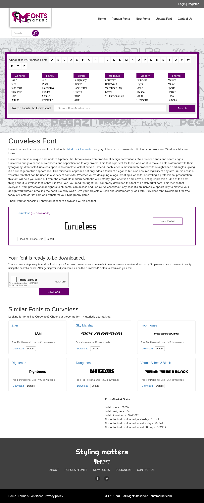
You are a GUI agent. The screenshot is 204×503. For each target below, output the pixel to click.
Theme (176, 75)
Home (102, 18)
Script (81, 75)
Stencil (140, 87)
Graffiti (78, 91)
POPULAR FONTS (76, 470)
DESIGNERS (123, 470)
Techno (140, 91)
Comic (46, 95)
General (20, 75)
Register (193, 4)
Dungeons (83, 363)
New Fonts (143, 18)
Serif (13, 83)
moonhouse (148, 325)
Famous (172, 99)
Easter (108, 91)
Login (181, 4)
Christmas (110, 79)
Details (31, 348)
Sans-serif (16, 87)
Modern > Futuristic (79, 149)
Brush (77, 95)
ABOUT (54, 470)
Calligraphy (80, 79)
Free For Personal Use (31, 239)
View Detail (168, 221)
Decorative (48, 87)
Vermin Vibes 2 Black (155, 363)
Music (171, 83)
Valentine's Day (113, 87)
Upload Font (164, 18)
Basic (14, 79)
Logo (171, 95)
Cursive (78, 83)
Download (53, 291)
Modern (145, 75)
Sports (171, 87)
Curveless (24, 213)
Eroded (46, 91)
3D (44, 79)
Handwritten (80, 87)
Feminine (47, 99)
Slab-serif (16, 91)
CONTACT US (146, 470)
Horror (172, 91)
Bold (13, 95)
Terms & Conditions (30, 496)
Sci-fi (139, 95)
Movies (172, 79)
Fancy (50, 75)
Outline (15, 99)
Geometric (142, 99)
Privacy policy (54, 496)
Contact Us (185, 18)
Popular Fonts (121, 18)
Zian (15, 325)
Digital (140, 83)
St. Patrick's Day (114, 95)
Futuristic (141, 79)
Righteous (19, 363)
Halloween (111, 83)
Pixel (45, 83)
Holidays (114, 75)
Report (50, 239)
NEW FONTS (101, 470)
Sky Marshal (84, 325)
